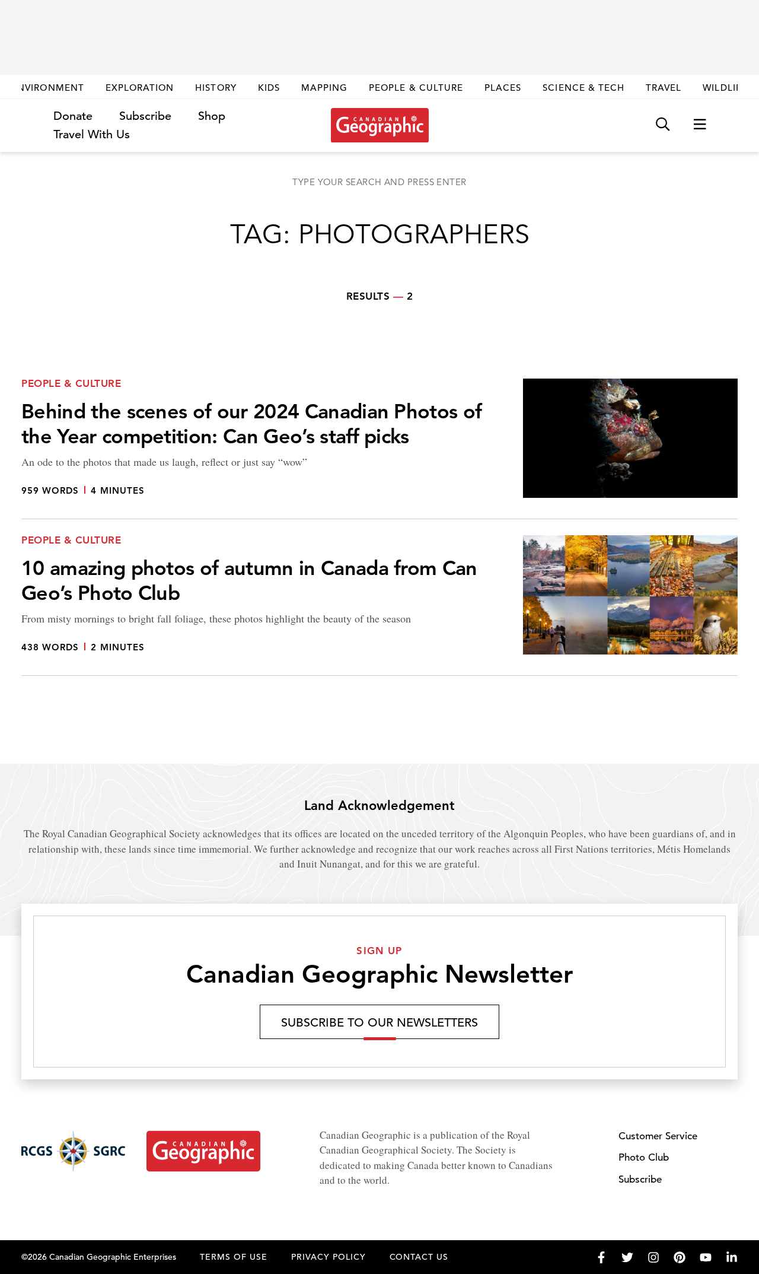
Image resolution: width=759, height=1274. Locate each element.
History (215, 87)
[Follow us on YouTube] (706, 1257)
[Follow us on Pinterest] (679, 1257)
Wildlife (725, 87)
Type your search (379, 182)
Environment (47, 87)
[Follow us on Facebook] (601, 1257)
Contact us (419, 1256)
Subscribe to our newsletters (379, 1022)
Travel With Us (91, 135)
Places (502, 87)
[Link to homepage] (380, 125)
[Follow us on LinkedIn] (732, 1257)
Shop (211, 116)
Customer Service (657, 1136)
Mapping (324, 87)
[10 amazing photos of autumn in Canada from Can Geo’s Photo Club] (379, 605)
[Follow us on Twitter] (627, 1257)
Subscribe (145, 116)
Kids (269, 87)
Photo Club (643, 1157)
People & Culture (416, 87)
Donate (73, 116)
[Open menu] (700, 125)
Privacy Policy (328, 1256)
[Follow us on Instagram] (653, 1257)
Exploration (140, 87)
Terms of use (233, 1256)
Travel (663, 87)
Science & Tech (583, 87)
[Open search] (662, 125)
